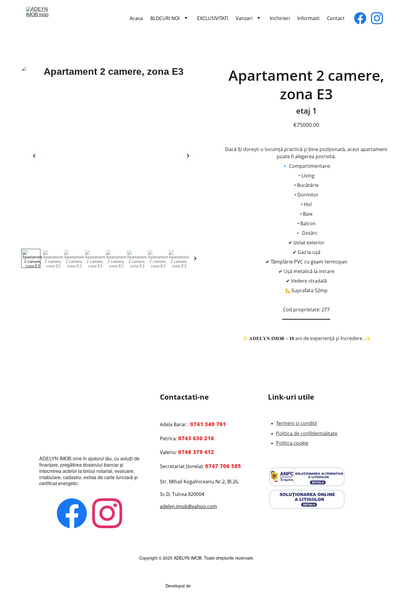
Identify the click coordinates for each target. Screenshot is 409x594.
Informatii (308, 18)
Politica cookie (292, 443)
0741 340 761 (208, 424)
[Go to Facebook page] (362, 18)
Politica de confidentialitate (306, 433)
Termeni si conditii (296, 423)
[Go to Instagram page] (377, 18)
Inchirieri (280, 18)
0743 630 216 (196, 438)
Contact (336, 18)
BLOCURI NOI (165, 18)
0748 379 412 (196, 452)
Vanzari (244, 18)
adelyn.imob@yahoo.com (188, 506)
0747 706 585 (223, 466)
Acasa (136, 18)
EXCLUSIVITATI (212, 18)
